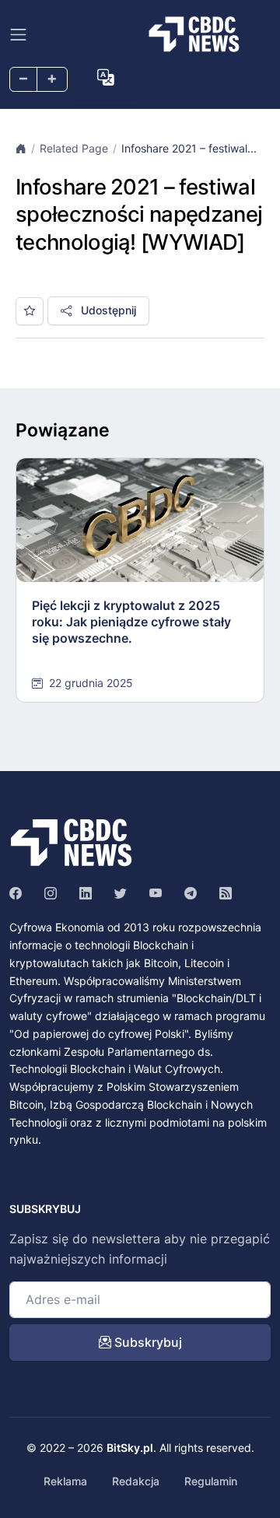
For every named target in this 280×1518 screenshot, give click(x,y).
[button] (105, 77)
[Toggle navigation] (18, 34)
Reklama (65, 1481)
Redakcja (135, 1481)
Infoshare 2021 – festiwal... (189, 148)
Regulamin (210, 1481)
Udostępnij (107, 310)
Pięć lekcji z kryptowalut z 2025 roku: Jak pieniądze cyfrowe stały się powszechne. (131, 622)
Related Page (74, 148)
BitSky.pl (130, 1447)
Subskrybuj (146, 1342)
